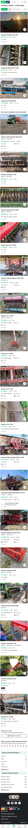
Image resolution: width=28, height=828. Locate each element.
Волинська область (13, 782)
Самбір (13, 764)
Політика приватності (7, 814)
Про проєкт (4, 811)
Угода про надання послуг (9, 816)
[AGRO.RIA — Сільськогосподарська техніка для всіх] (6, 2)
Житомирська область (13, 787)
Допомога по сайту (14, 800)
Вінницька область (13, 779)
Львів (13, 759)
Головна (2, 827)
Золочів (13, 756)
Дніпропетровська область (13, 784)
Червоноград (13, 766)
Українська (23, 822)
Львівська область (13, 776)
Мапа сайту (4, 819)
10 (26, 747)
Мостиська (13, 761)
